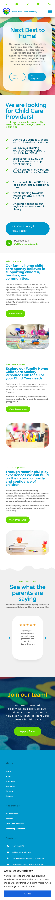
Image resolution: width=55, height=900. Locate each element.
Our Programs (35, 76)
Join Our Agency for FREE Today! (24, 229)
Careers (9, 791)
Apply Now (27, 731)
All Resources (12, 814)
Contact (9, 796)
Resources (10, 786)
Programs (10, 781)
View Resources (18, 409)
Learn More (15, 76)
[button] (46, 638)
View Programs (17, 519)
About (8, 776)
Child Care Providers (15, 824)
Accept (27, 893)
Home (8, 771)
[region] (27, 883)
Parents (9, 819)
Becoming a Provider (15, 829)
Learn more (15, 313)
